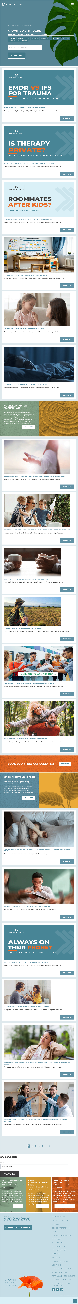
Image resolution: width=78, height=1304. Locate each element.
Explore (18, 1206)
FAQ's (54, 1232)
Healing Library (27, 25)
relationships (22, 40)
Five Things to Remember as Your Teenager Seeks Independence (30, 683)
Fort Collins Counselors (63, 1276)
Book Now (65, 763)
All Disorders (58, 1246)
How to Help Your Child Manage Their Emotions (24, 329)
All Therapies (58, 1243)
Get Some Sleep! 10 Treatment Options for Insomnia (25, 384)
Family (27, 38)
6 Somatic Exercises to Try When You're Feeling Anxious (27, 906)
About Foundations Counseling (61, 1284)
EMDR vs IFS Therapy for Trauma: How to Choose (24, 108)
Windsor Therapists (61, 1272)
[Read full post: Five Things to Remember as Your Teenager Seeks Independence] (38, 680)
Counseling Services (61, 1235)
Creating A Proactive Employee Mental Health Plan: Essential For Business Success (35, 1120)
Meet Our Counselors (64, 1206)
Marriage (35, 38)
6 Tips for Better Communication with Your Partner (26, 579)
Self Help (66, 38)
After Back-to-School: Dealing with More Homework (26, 275)
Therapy (12, 40)
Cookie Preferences (61, 1228)
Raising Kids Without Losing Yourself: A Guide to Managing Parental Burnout (37, 530)
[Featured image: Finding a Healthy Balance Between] (32, 625)
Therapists (57, 1239)
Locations (56, 1265)
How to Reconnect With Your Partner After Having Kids (28, 219)
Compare (56, 1254)
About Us (56, 1258)
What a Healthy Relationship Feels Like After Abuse (25, 739)
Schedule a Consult (17, 1227)
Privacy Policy (58, 1217)
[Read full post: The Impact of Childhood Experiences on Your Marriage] (27, 1003)
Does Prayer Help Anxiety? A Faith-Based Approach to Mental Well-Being (34, 476)
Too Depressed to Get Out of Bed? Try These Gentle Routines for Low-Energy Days (37, 850)
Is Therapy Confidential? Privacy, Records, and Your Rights (29, 163)
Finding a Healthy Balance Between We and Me (23, 628)
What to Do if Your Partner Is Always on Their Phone (26, 962)
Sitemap (55, 1224)
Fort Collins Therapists (63, 1269)
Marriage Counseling (62, 1280)
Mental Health (46, 38)
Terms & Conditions (60, 1221)
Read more (67, 118)
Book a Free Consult (61, 1261)
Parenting (56, 38)
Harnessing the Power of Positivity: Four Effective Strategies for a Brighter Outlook (37, 1063)
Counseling (15, 25)
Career (20, 38)
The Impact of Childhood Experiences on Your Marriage (27, 1007)
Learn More (28, 426)
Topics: (12, 38)
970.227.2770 (17, 1219)
